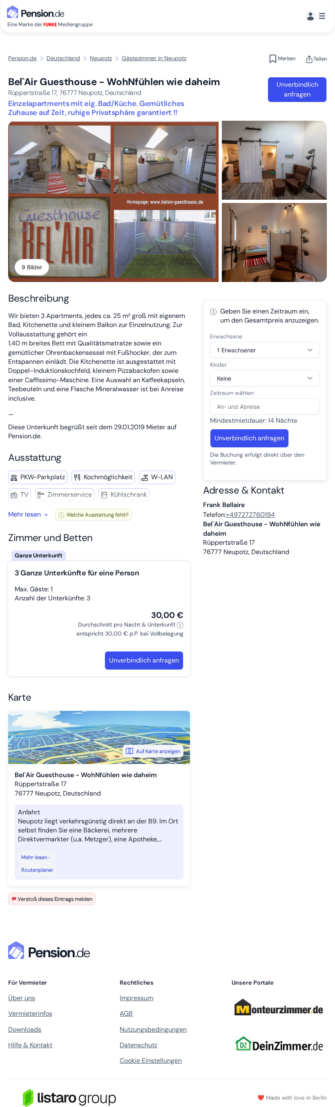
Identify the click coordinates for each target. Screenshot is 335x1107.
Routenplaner (37, 869)
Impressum (136, 998)
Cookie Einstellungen (151, 1060)
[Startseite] (50, 950)
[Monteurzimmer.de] (279, 1019)
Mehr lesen (34, 857)
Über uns (21, 998)
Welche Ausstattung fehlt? (97, 514)
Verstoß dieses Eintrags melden (55, 898)
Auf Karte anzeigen (158, 751)
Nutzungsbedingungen (153, 1029)
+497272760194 (250, 514)
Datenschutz (138, 1045)
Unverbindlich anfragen (297, 89)
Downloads (24, 1029)
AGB (126, 1013)
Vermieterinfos (30, 1013)
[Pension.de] (37, 11)
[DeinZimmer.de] (279, 1055)
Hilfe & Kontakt (30, 1045)
